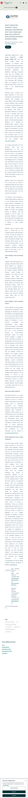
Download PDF (5, 647)
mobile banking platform (10, 629)
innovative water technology (11, 624)
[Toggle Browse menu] (23, 7)
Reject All (14, 791)
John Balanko (8, 631)
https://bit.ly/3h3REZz (10, 141)
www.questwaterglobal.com (11, 433)
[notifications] (23, 3)
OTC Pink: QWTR (9, 626)
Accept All (14, 795)
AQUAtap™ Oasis (17, 626)
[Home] (6, 3)
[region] (14, 788)
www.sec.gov (10, 560)
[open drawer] (26, 3)
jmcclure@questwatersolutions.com (15, 601)
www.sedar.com (13, 564)
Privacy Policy (6, 785)
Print (3, 645)
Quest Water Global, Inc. (10, 43)
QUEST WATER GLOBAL (10, 622)
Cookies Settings (14, 788)
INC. (17, 622)
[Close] (25, 780)
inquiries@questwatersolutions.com (15, 580)
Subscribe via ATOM (7, 651)
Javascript (4, 653)
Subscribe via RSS (6, 649)
